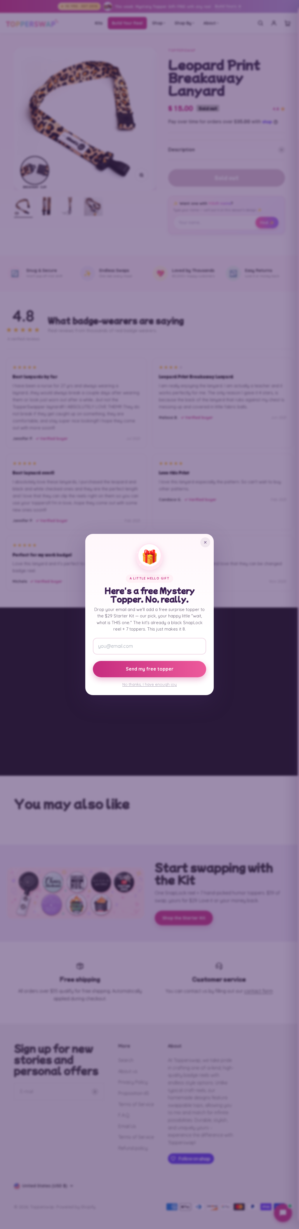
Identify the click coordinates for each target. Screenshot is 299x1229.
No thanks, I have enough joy (149, 684)
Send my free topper (149, 669)
